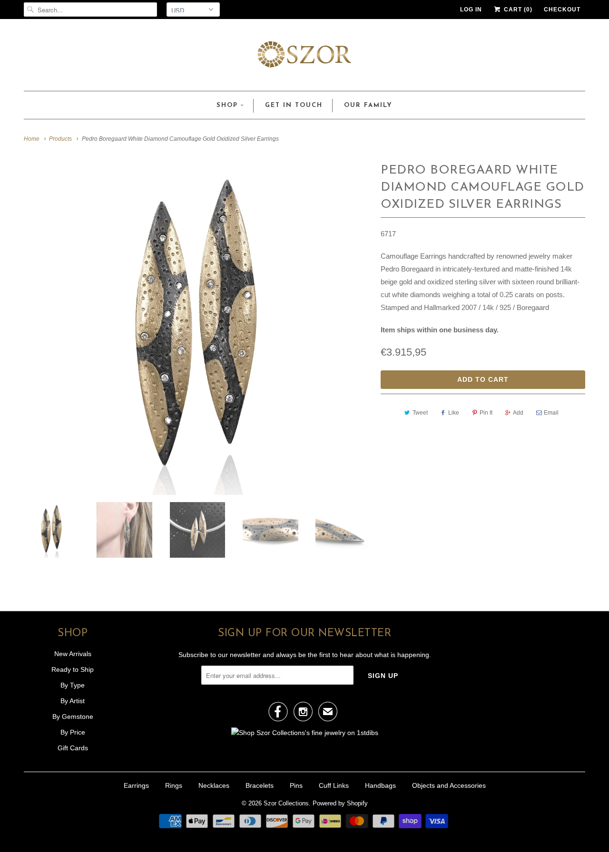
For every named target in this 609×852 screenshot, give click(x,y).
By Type (72, 685)
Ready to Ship (72, 669)
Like (453, 412)
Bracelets (260, 785)
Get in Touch (294, 105)
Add (518, 412)
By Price (72, 732)
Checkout (562, 9)
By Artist (72, 701)
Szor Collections (286, 803)
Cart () (517, 9)
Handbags (380, 785)
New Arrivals (72, 654)
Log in (471, 9)
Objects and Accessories (449, 785)
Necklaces (213, 785)
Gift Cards (73, 748)
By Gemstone (72, 716)
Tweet (420, 412)
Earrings (136, 785)
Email (551, 412)
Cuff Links (334, 785)
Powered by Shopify (340, 803)
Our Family (368, 105)
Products (60, 139)
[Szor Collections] (304, 57)
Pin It (486, 412)
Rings (173, 785)
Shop (227, 105)
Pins (296, 785)
